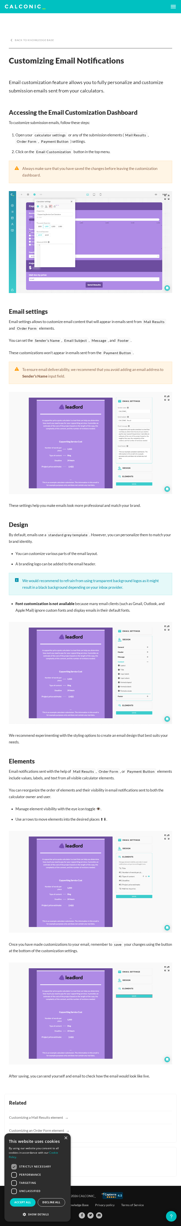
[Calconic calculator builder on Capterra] (112, 1195)
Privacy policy (105, 1205)
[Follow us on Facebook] (82, 1215)
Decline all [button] (51, 1202)
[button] (37, 1214)
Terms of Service (132, 1205)
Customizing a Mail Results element (36, 1117)
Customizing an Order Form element (37, 1130)
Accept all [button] (22, 1202)
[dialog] (37, 1177)
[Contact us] (99, 1215)
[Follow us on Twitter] (90, 1215)
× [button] (65, 1138)
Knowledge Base (77, 1205)
